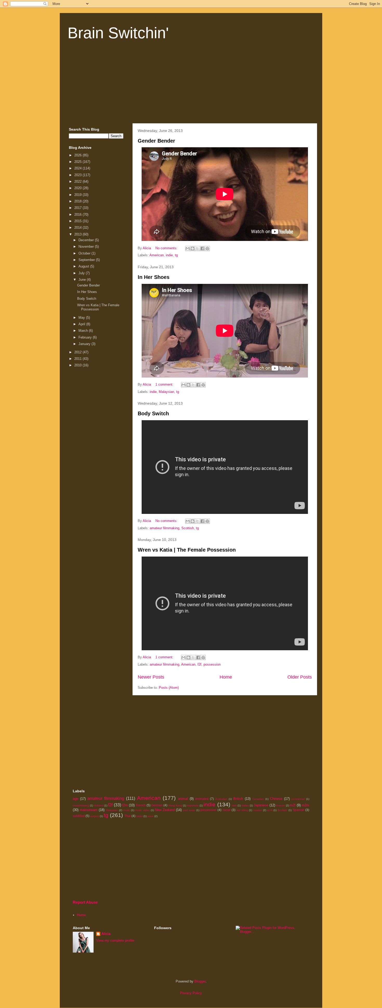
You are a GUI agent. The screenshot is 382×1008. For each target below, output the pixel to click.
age (75, 799)
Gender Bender (156, 141)
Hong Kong (175, 805)
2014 (78, 227)
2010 (78, 365)
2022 (78, 181)
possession (212, 664)
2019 (78, 195)
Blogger (200, 981)
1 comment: (164, 384)
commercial (298, 799)
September (87, 260)
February (85, 337)
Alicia (105, 934)
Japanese (261, 805)
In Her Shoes (153, 277)
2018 (78, 201)
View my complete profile (115, 940)
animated (201, 798)
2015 (78, 221)
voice (150, 816)
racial (226, 810)
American (156, 255)
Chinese (276, 799)
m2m (305, 805)
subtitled (79, 816)
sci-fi (269, 810)
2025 (78, 162)
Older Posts (299, 677)
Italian (245, 805)
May (82, 318)
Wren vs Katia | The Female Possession (187, 550)
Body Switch (153, 413)
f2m (125, 805)
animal (183, 799)
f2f (199, 664)
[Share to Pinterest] (207, 248)
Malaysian (166, 392)
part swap (189, 810)
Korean (280, 805)
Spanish (298, 810)
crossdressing (81, 805)
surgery (94, 816)
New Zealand (165, 810)
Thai (127, 816)
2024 (78, 168)
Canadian (258, 799)
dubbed (98, 805)
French (141, 805)
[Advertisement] (191, 84)
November (86, 246)
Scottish (187, 528)
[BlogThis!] (192, 248)
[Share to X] (197, 248)
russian (257, 810)
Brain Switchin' (118, 33)
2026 (78, 155)
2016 (78, 214)
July (82, 273)
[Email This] (187, 248)
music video (142, 810)
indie (169, 255)
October (84, 253)
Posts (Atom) (169, 688)
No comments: (167, 248)
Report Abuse (85, 902)
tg (176, 255)
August (84, 266)
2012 (78, 352)
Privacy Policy (191, 993)
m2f (292, 805)
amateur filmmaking (164, 528)
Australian (221, 799)
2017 (78, 208)
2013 (78, 234)
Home (226, 677)
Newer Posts (151, 677)
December (86, 240)
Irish (234, 805)
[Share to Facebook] (202, 248)
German (157, 805)
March (83, 331)
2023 (78, 175)
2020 (78, 188)
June (82, 280)
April (82, 324)
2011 (78, 359)
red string (242, 810)
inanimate (193, 805)
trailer (139, 816)
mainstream (88, 810)
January (84, 344)
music (126, 810)
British (238, 799)
